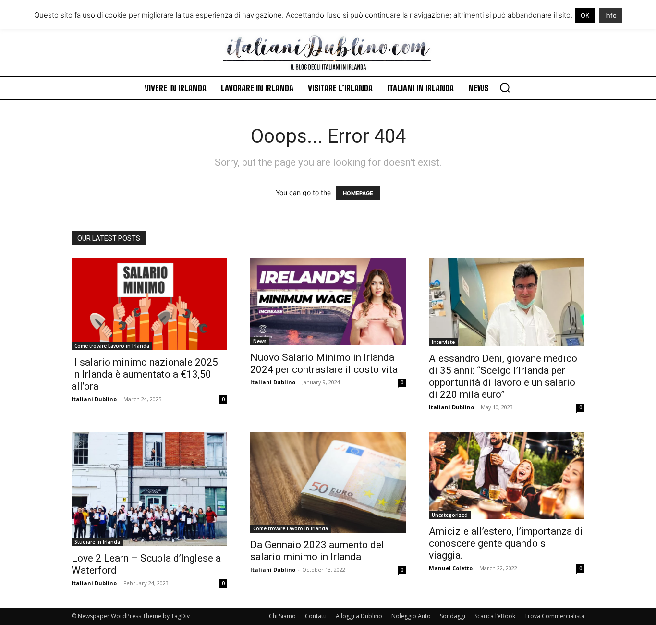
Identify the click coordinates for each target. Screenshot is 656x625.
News (260, 341)
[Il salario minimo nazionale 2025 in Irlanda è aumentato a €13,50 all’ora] (149, 304)
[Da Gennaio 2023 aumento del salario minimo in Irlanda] (328, 482)
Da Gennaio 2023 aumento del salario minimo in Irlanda (317, 551)
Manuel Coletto (451, 568)
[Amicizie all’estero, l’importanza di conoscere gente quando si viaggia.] (506, 475)
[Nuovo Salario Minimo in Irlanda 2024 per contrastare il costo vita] (328, 301)
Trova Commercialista (554, 616)
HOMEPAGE (358, 193)
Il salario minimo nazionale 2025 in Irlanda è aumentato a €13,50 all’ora (145, 374)
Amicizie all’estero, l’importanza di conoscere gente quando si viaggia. (506, 543)
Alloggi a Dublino (359, 616)
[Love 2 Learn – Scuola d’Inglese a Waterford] (149, 489)
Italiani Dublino (94, 399)
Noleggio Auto (411, 616)
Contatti (316, 616)
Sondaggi (452, 616)
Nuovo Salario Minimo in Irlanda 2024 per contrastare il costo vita (324, 363)
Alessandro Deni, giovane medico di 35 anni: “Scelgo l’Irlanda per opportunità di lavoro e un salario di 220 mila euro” (503, 376)
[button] (504, 87)
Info (611, 15)
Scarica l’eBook (494, 616)
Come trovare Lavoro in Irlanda (111, 346)
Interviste (443, 342)
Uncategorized (450, 515)
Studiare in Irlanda (97, 542)
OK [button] (585, 15)
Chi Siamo (282, 616)
